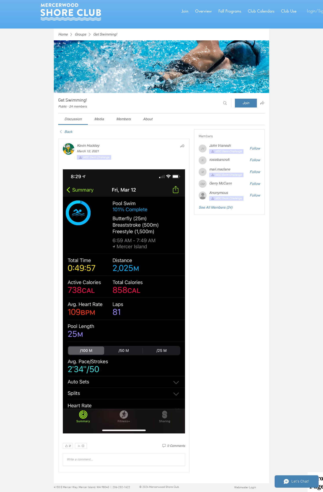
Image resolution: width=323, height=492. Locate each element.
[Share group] (262, 103)
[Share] (182, 145)
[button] (230, 11)
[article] (124, 305)
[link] (73, 119)
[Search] (225, 103)
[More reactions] (81, 446)
